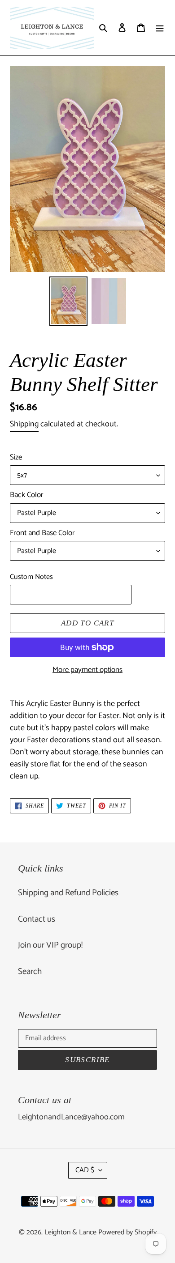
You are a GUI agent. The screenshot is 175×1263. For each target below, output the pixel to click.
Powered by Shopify (127, 1232)
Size (16, 458)
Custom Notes (31, 577)
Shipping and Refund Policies (68, 893)
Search (30, 971)
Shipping (24, 424)
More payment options (87, 670)
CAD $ (84, 1170)
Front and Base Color (42, 533)
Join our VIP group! (50, 945)
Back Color (27, 495)
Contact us (36, 919)
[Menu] (159, 28)
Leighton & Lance (71, 1232)
